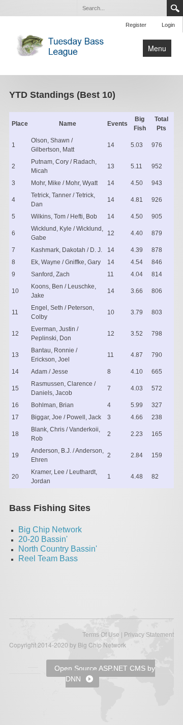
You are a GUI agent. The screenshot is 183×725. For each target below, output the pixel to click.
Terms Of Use (100, 634)
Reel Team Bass (48, 558)
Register (136, 25)
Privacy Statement (149, 634)
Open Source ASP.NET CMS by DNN (104, 673)
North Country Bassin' (57, 549)
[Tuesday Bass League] (63, 44)
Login (168, 25)
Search (175, 8)
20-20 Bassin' (43, 539)
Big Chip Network (50, 529)
